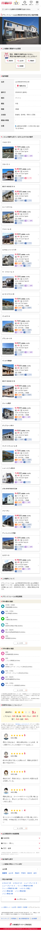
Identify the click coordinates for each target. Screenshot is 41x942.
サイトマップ (5, 918)
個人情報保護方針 (24, 918)
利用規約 (14, 918)
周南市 (32, 61)
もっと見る (20, 828)
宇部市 (23, 873)
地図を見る (22, 86)
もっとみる (20, 643)
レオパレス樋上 (25, 888)
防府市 (11, 61)
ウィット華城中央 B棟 (25, 885)
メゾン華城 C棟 (7, 893)
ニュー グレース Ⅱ (8, 885)
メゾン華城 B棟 (20, 891)
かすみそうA (17, 883)
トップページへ (22, 899)
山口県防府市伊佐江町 (22, 82)
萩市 (35, 873)
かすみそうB (6, 883)
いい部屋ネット (5, 907)
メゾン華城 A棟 (7, 891)
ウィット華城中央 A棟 (9, 888)
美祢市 (29, 873)
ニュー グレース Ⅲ (30, 883)
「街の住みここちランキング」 (22, 724)
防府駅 (22, 66)
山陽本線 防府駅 (21, 126)
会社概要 (34, 918)
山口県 (4, 869)
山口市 (22, 61)
